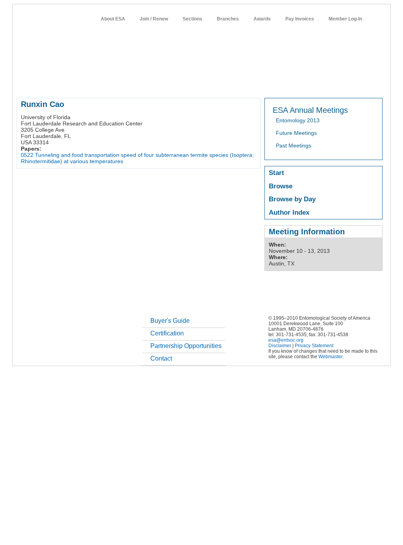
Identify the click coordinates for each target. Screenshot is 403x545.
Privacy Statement (314, 345)
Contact (161, 358)
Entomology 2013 (298, 120)
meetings (149, 84)
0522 (27, 155)
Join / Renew (154, 19)
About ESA (113, 19)
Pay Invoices (299, 19)
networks (306, 84)
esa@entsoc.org (285, 340)
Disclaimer (279, 345)
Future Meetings (296, 133)
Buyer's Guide (170, 320)
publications (182, 84)
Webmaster (330, 356)
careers (279, 84)
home (23, 84)
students (251, 84)
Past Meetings (293, 145)
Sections (192, 19)
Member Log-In (345, 19)
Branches (228, 19)
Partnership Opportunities (186, 345)
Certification (167, 333)
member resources (108, 84)
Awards (262, 19)
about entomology (58, 84)
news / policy (218, 84)
